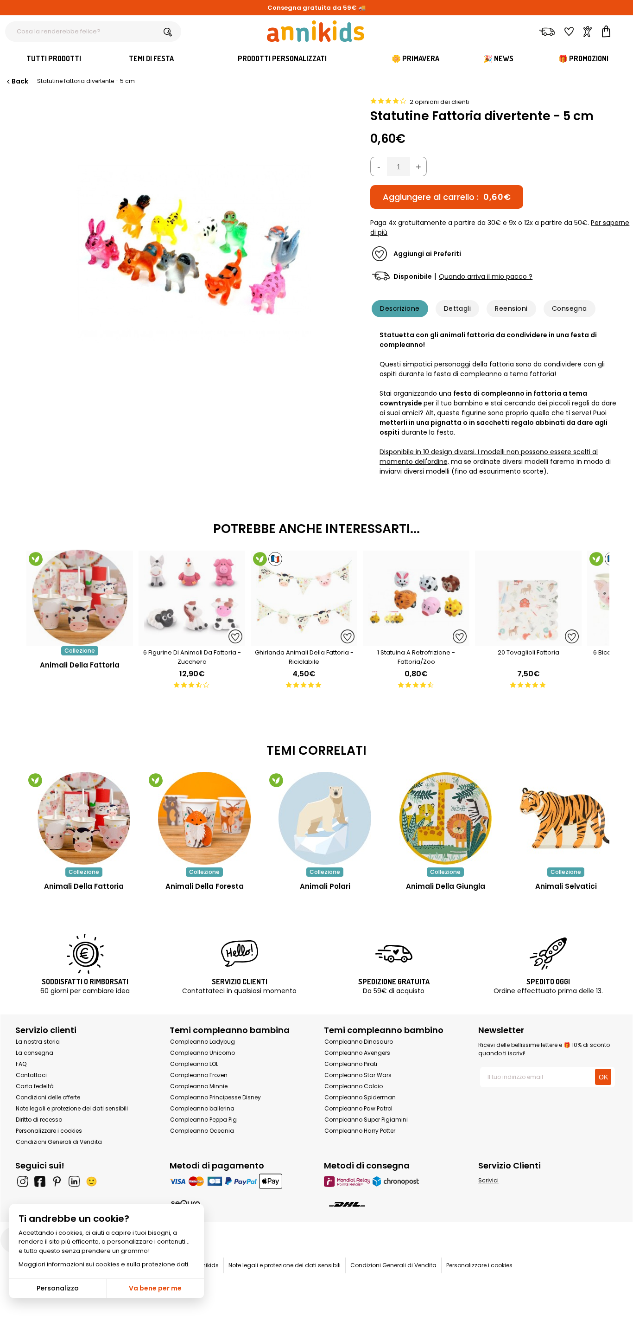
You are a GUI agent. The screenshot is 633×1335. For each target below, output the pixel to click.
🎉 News (498, 58)
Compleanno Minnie (199, 1086)
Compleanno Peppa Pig (203, 1119)
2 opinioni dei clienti (439, 101)
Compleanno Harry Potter (359, 1131)
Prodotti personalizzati (282, 58)
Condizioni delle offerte (48, 1097)
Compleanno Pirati (350, 1064)
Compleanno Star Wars (358, 1075)
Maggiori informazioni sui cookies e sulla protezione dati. (104, 1264)
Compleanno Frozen (199, 1075)
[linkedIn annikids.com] (74, 1181)
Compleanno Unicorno (202, 1053)
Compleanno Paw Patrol (358, 1108)
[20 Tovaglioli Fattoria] (528, 641)
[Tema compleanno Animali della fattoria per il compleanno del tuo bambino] (84, 818)
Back (20, 81)
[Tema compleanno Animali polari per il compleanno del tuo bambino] (325, 818)
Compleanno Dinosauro (358, 1042)
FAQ (21, 1064)
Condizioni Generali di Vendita (59, 1142)
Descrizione (399, 308)
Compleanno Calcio (353, 1086)
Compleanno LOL (194, 1064)
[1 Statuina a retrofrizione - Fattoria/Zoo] (416, 641)
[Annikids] (315, 31)
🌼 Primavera (415, 58)
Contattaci (31, 1075)
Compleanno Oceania (202, 1131)
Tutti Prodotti (53, 58)
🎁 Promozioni (583, 58)
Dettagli (457, 308)
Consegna (569, 308)
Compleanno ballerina (202, 1108)
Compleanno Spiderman (360, 1097)
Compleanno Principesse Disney (215, 1097)
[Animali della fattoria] (79, 641)
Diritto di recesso (39, 1119)
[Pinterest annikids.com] (57, 1181)
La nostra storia (38, 1042)
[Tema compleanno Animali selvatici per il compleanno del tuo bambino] (565, 818)
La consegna (34, 1053)
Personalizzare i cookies (49, 1131)
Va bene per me (155, 1288)
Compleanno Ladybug (202, 1042)
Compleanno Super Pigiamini (366, 1119)
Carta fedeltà (35, 1086)
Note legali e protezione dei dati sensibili (72, 1108)
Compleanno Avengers (357, 1053)
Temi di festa (151, 58)
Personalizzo (58, 1288)
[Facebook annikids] (39, 1181)
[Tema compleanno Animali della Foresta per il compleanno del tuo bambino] (204, 818)
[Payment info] (239, 1181)
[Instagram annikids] (22, 1181)
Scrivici (488, 1180)
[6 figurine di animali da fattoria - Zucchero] (192, 641)
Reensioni (511, 308)
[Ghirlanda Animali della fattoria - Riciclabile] (304, 641)
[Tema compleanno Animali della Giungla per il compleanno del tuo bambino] (445, 818)
